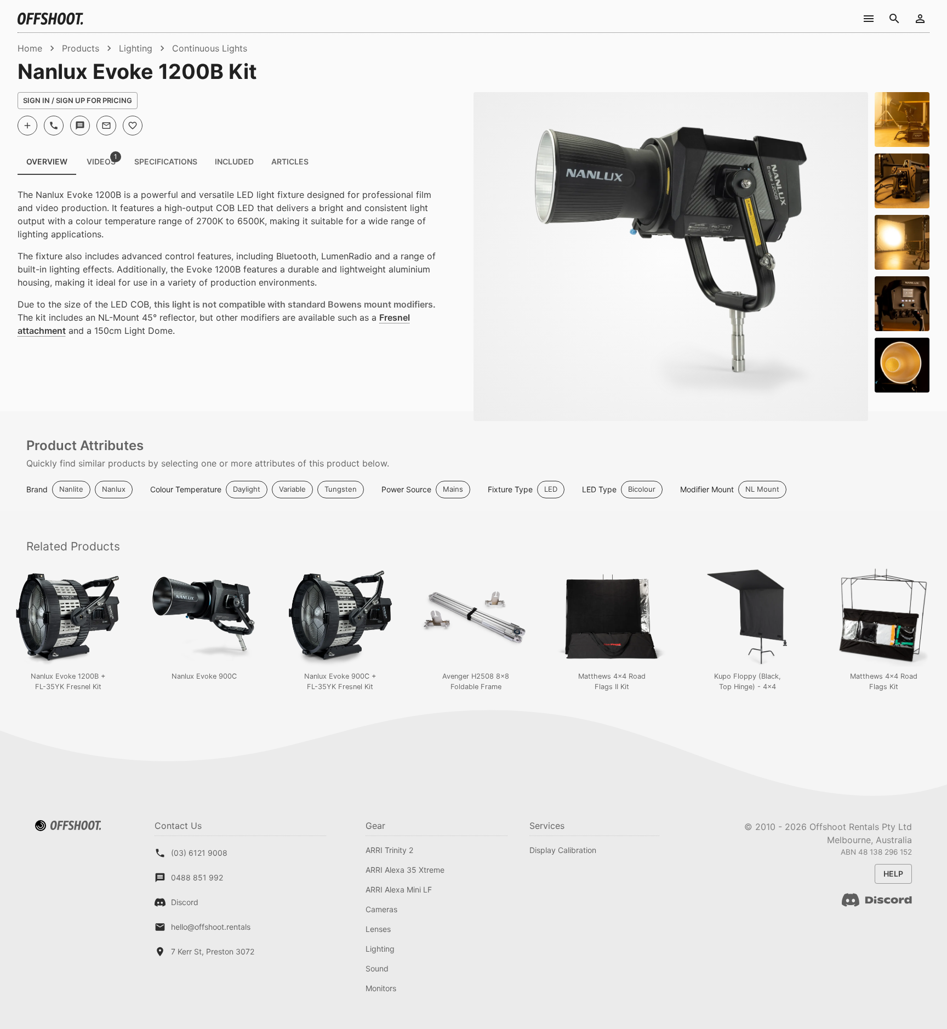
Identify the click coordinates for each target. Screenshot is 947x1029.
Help (893, 873)
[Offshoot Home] (50, 19)
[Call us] (54, 125)
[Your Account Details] (919, 18)
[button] (71, 489)
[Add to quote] (27, 125)
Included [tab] (234, 161)
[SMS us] (80, 125)
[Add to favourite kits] (132, 125)
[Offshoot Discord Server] (877, 906)
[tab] (100, 162)
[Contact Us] (868, 18)
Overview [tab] (46, 161)
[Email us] (106, 125)
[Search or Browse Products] (894, 18)
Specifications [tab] (165, 161)
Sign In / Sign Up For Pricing (77, 100)
